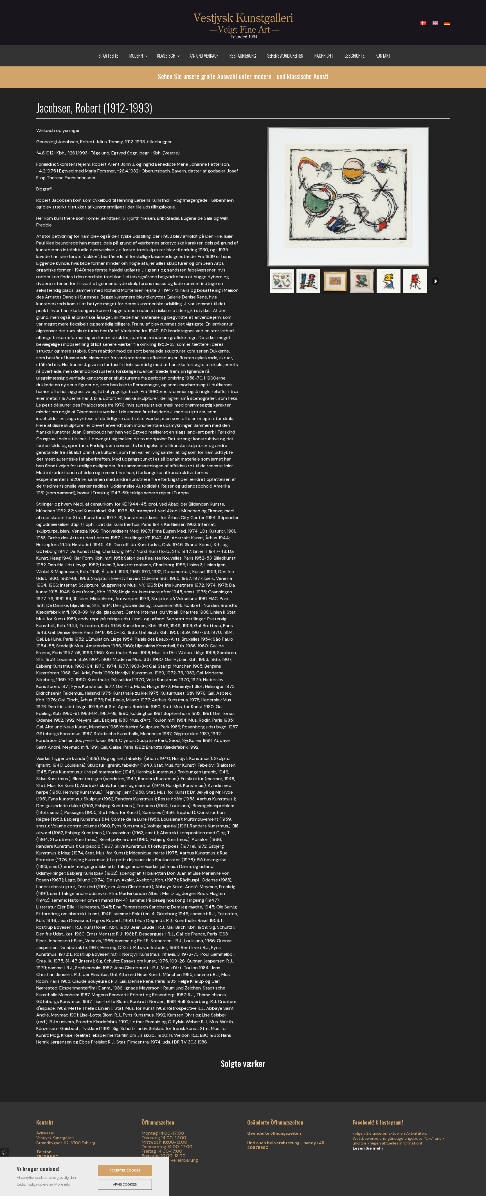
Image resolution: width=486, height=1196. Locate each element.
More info (62, 1184)
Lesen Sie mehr (368, 1148)
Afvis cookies (125, 1184)
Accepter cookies (124, 1170)
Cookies (4, 1152)
